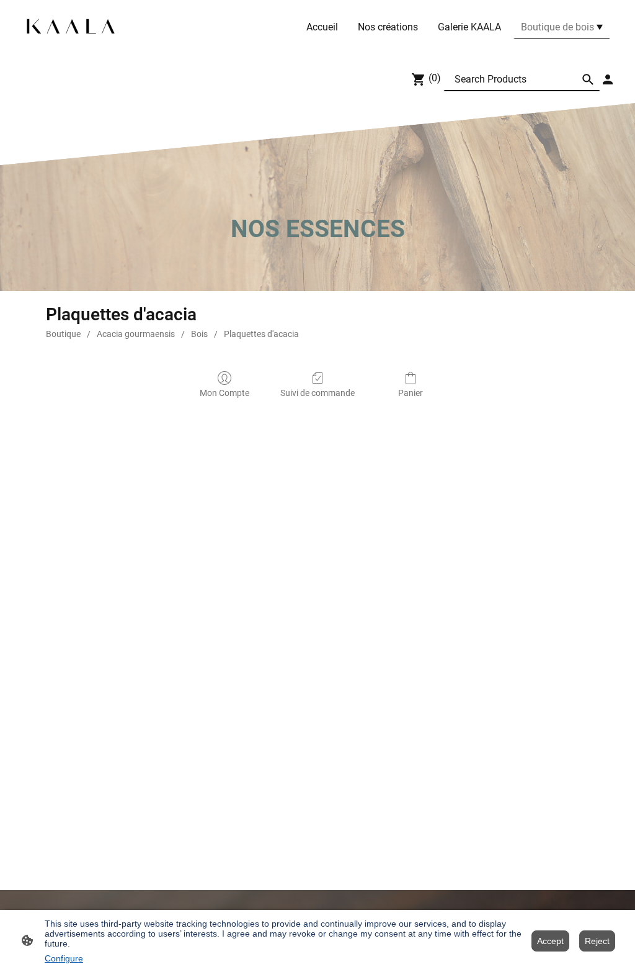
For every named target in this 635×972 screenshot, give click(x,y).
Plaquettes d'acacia (261, 334)
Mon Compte (224, 393)
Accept (550, 941)
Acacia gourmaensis (136, 334)
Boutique (63, 334)
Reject (597, 941)
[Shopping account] (607, 79)
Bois (199, 334)
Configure (64, 958)
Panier (410, 393)
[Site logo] (71, 27)
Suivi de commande (317, 393)
